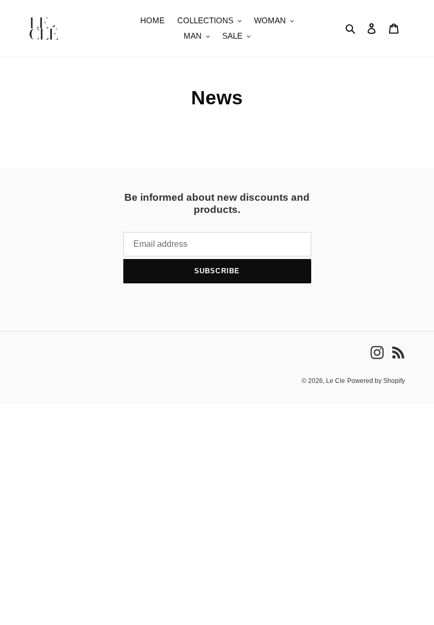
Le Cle (335, 381)
